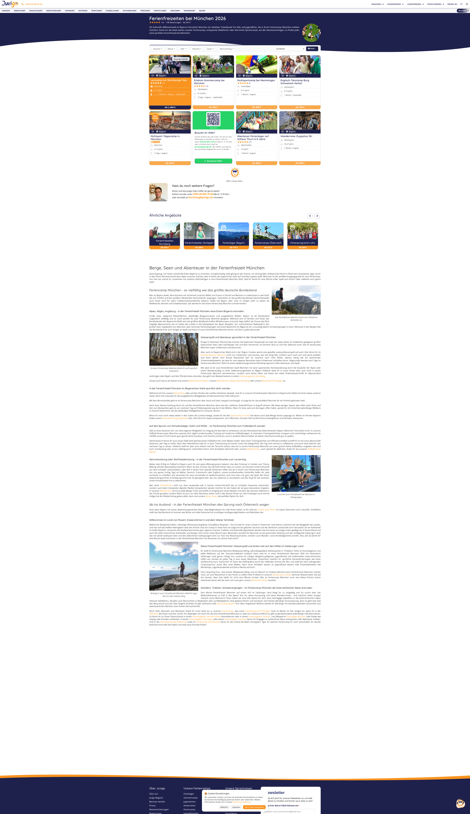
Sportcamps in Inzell (240, 415)
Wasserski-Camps (259, 580)
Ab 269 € (170, 163)
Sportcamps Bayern (226, 603)
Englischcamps (35, 11)
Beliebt (202, 11)
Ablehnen (224, 807)
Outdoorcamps (129, 11)
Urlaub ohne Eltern (266, 509)
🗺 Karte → (312, 49)
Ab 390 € (213, 107)
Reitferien (82, 11)
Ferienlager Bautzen (296, 616)
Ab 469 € (256, 163)
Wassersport (189, 11)
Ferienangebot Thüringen (201, 619)
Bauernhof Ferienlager (272, 380)
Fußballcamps (112, 11)
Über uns (153, 793)
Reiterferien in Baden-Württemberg (233, 380)
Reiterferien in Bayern (199, 380)
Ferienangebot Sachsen (259, 616)
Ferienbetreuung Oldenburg (173, 622)
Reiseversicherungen (159, 809)
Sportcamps (96, 11)
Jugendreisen (190, 801)
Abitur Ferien (211, 496)
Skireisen (6, 11)
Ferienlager (189, 793)
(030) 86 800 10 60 (33, 4)
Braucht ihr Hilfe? (214, 161)
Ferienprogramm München (213, 355)
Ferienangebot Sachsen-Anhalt (206, 616)
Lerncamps (175, 11)
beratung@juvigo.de (203, 147)
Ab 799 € (300, 107)
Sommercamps (191, 797)
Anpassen (236, 807)
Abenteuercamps (53, 11)
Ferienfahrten (166, 485)
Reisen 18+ (452, 4)
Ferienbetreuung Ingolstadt (175, 418)
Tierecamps (145, 11)
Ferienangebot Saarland (236, 619)
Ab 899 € (300, 163)
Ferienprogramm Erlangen (257, 611)
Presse (152, 805)
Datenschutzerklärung (241, 802)
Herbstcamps (19, 11)
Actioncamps (228, 611)
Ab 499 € (256, 107)
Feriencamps (189, 809)
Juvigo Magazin (156, 797)
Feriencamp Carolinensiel (208, 622)
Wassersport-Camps (282, 574)
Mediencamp (166, 490)
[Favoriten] (461, 4)
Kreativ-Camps (160, 11)
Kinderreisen (189, 805)
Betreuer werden (157, 801)
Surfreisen (70, 11)
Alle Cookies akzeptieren (254, 807)
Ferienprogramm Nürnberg (252, 376)
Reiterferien (179, 393)
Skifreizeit (153, 613)
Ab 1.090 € (170, 107)
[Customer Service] (460, 803)
